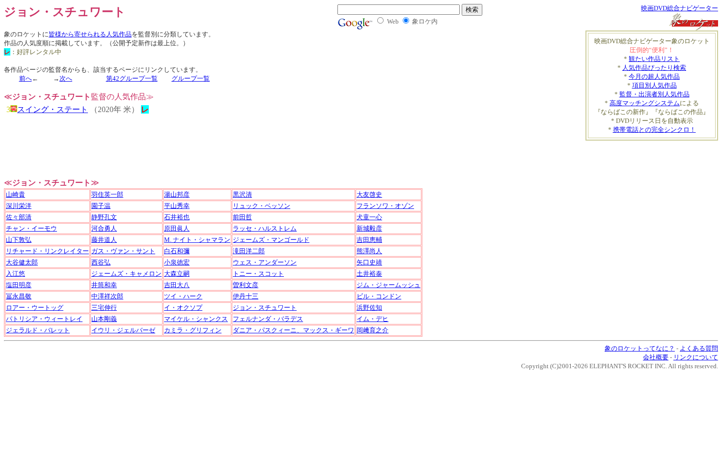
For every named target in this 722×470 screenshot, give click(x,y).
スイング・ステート (52, 109)
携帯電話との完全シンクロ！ (654, 129)
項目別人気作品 (654, 85)
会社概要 (655, 357)
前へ (25, 78)
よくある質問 (699, 348)
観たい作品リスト (654, 58)
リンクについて (695, 357)
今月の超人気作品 (654, 76)
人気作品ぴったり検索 (654, 67)
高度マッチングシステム (645, 103)
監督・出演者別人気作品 (654, 94)
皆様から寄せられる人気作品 (90, 34)
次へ (65, 78)
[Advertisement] (660, 155)
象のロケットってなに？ (640, 348)
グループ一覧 (190, 78)
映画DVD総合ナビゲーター (679, 8)
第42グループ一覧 (132, 78)
